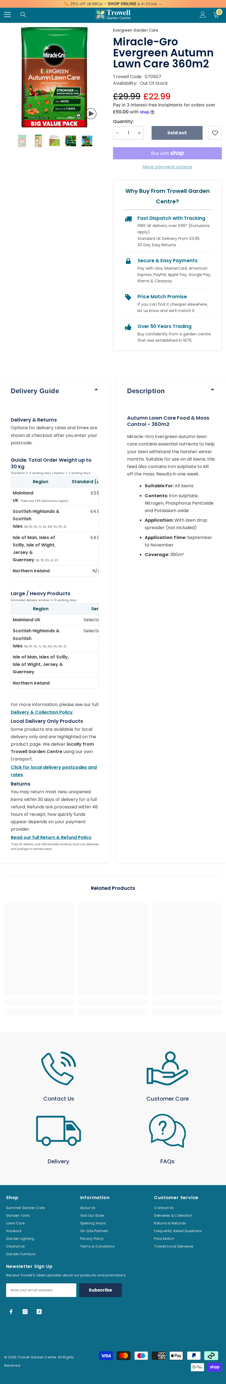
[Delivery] (58, 1131)
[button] (6, 141)
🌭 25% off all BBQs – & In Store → (113, 4)
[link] (39, 1003)
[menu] (7, 14)
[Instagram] (25, 1312)
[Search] (23, 14)
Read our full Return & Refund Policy (51, 837)
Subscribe (100, 1290)
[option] (54, 77)
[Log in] (203, 15)
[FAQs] (167, 1131)
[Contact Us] (58, 1068)
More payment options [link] (167, 167)
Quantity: (123, 121)
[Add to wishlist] (215, 133)
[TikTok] (39, 1312)
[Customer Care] (167, 1068)
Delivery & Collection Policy (42, 712)
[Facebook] (11, 1312)
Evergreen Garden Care (135, 30)
